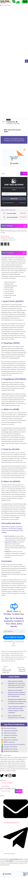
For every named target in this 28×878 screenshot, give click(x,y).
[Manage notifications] (24, 874)
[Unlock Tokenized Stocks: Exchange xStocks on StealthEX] (4, 716)
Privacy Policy (5, 786)
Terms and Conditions (7, 783)
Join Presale (23, 213)
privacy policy (17, 641)
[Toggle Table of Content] (23, 253)
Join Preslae (23, 217)
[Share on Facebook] (5, 244)
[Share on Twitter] (2, 244)
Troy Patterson (10, 122)
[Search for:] (14, 173)
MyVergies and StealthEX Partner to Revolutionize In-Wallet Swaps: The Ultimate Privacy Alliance (17, 701)
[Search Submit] (23, 173)
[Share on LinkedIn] (8, 244)
